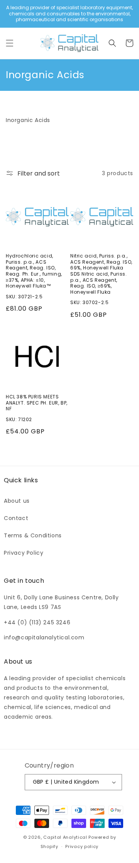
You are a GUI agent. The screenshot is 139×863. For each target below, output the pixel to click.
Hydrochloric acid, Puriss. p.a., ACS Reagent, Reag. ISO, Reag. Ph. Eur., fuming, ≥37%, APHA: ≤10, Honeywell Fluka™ (34, 271)
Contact (16, 518)
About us (17, 501)
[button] (9, 43)
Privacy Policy (23, 553)
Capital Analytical (65, 837)
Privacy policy (81, 846)
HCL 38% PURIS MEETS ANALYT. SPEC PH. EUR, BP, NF (37, 403)
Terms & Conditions (33, 535)
